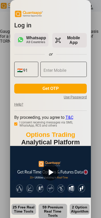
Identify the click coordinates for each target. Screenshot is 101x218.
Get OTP (50, 88)
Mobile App (67, 40)
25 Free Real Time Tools (23, 209)
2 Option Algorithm (79, 209)
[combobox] (29, 70)
